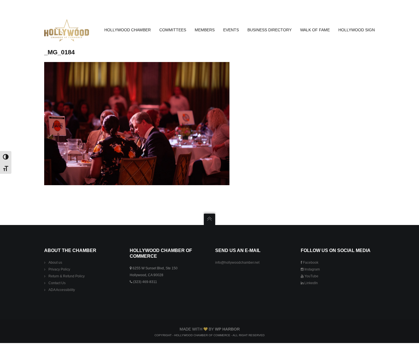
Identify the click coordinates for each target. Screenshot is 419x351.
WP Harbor (227, 329)
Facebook (310, 263)
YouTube (311, 276)
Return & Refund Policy (66, 276)
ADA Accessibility (61, 290)
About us (55, 263)
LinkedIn (311, 283)
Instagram (312, 269)
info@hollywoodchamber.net (237, 263)
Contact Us (57, 283)
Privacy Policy (59, 269)
